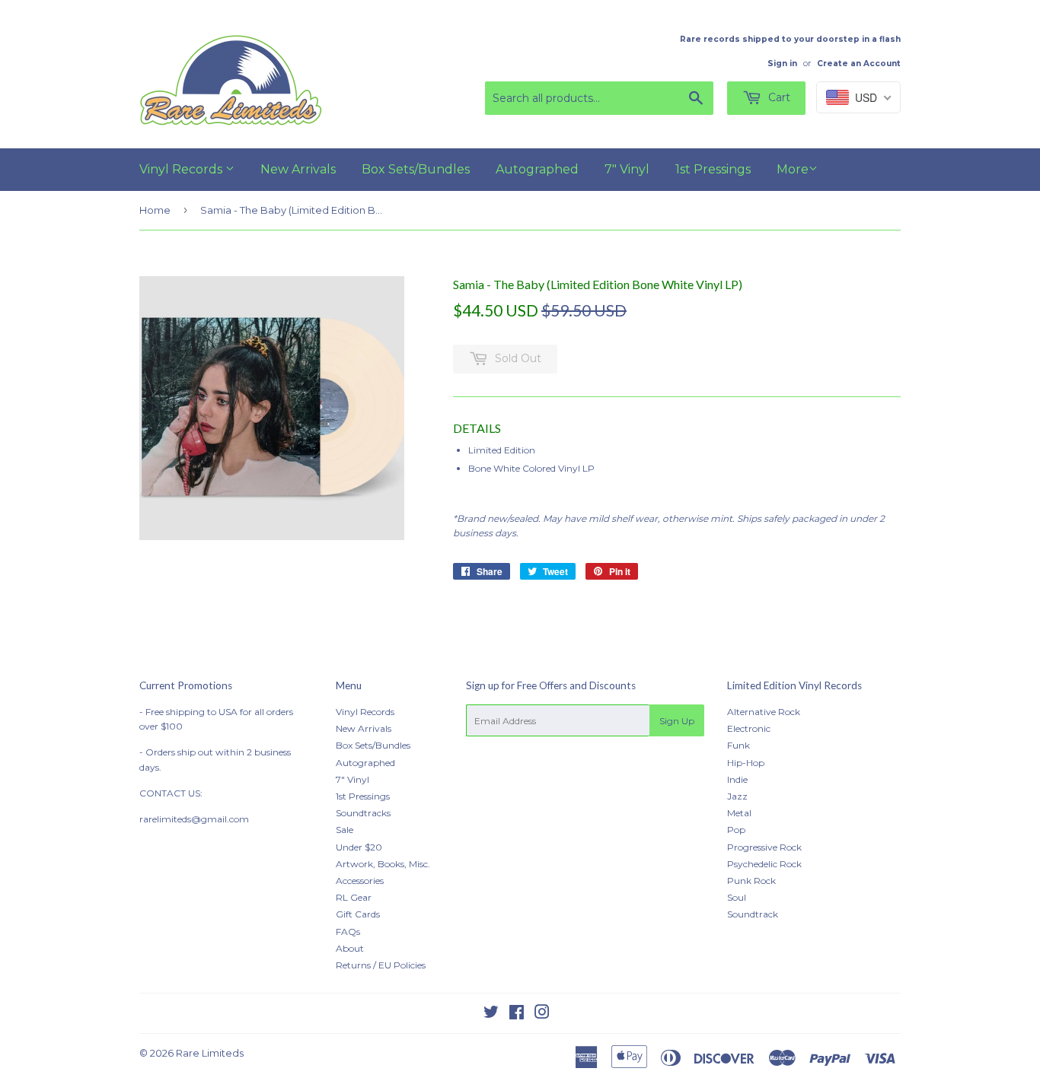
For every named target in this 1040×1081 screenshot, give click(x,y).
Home (155, 210)
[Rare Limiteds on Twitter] (491, 1014)
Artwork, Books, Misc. (383, 864)
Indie (737, 779)
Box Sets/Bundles (416, 169)
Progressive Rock (764, 847)
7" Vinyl (627, 169)
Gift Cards (358, 914)
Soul (736, 897)
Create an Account (859, 63)
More (793, 169)
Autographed (537, 169)
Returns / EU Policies (381, 965)
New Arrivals (298, 169)
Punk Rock (751, 880)
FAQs (348, 931)
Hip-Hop (745, 762)
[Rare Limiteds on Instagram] (542, 1014)
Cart (777, 97)
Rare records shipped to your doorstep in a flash (790, 39)
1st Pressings (713, 169)
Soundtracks (363, 813)
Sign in (782, 63)
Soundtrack (752, 914)
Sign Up (676, 720)
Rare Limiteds (210, 1053)
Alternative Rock (763, 711)
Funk (738, 745)
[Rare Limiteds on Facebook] (517, 1014)
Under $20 (359, 847)
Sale (344, 829)
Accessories (360, 880)
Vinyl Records (182, 169)
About (350, 948)
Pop (736, 829)
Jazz (737, 796)
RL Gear (354, 897)
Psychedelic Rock (764, 864)
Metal (739, 813)
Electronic (748, 728)
